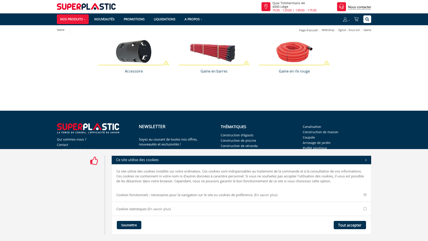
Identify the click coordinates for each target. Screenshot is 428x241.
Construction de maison (320, 132)
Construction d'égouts (237, 135)
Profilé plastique (315, 148)
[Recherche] (367, 19)
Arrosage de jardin (317, 143)
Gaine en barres (214, 71)
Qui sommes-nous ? (71, 139)
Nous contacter (359, 7)
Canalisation (312, 127)
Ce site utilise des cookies (137, 159)
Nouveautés (104, 19)
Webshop (328, 30)
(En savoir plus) (265, 195)
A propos (192, 19)
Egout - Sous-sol (349, 30)
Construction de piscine (238, 140)
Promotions (134, 19)
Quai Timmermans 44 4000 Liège (288, 5)
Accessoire (134, 71)
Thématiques (233, 126)
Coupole (309, 137)
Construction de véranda (239, 146)
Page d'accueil (308, 30)
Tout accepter (350, 225)
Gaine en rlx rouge (294, 71)
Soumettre (129, 225)
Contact (62, 145)
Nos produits (71, 19)
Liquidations (164, 19)
